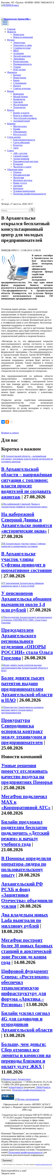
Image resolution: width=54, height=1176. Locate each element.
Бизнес (10, 91)
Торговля (18, 102)
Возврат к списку (10, 432)
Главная (11, 29)
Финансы (12, 72)
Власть (10, 110)
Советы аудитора (22, 88)
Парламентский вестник (25, 161)
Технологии (19, 107)
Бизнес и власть (21, 112)
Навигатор (18, 34)
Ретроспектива (20, 61)
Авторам (17, 185)
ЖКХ (16, 50)
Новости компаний (23, 37)
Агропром (18, 53)
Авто (15, 148)
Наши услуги (20, 183)
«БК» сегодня (20, 153)
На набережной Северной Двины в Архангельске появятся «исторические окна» (26, 522)
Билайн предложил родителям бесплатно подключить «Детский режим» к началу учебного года (25, 833)
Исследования (20, 104)
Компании (18, 94)
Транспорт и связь (22, 45)
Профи (16, 129)
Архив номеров (21, 158)
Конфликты (19, 99)
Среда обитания (21, 142)
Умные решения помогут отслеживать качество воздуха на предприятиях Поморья (26, 774)
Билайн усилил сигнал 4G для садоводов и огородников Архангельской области (26, 1021)
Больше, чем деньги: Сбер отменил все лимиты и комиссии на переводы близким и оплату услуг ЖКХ (26, 1055)
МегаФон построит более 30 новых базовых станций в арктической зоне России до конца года (27, 951)
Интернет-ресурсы (22, 180)
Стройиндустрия (21, 48)
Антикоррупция (21, 121)
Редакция (18, 164)
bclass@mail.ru (16, 1087)
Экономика (19, 58)
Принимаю (7, 1160)
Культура (17, 145)
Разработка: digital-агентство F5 (43, 1164)
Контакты (18, 188)
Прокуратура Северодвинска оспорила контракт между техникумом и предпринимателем (23, 731)
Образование (20, 131)
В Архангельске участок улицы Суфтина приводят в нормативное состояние (26, 562)
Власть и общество (23, 115)
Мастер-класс (20, 126)
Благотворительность (24, 139)
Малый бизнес (20, 96)
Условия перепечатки (24, 191)
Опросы (17, 172)
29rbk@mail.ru (43, 1087)
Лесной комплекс (22, 56)
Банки (16, 80)
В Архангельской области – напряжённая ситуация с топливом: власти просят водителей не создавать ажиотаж (26, 482)
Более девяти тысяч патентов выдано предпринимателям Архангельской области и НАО (26, 689)
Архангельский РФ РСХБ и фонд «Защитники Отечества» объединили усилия (27, 895)
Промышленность (22, 64)
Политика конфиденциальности (29, 193)
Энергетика (19, 42)
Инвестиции (19, 77)
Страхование (19, 83)
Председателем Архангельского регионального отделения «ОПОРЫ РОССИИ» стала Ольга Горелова (27, 643)
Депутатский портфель (25, 118)
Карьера (11, 123)
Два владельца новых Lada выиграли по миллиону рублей (24, 920)
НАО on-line (19, 69)
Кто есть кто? (20, 134)
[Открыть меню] (5, 22)
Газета (10, 150)
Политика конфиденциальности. (29, 1090)
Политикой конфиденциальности (25, 1152)
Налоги (17, 85)
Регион (11, 40)
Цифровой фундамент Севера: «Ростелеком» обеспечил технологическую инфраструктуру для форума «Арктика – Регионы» (25, 987)
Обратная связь (15, 169)
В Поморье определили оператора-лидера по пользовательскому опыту (26, 867)
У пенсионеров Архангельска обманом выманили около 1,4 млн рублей (26, 601)
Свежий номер (20, 156)
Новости (11, 31)
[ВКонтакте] (3, 422)
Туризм (17, 67)
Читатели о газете (22, 166)
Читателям (18, 177)
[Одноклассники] (7, 422)
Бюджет (17, 75)
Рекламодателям (21, 175)
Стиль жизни (14, 137)
